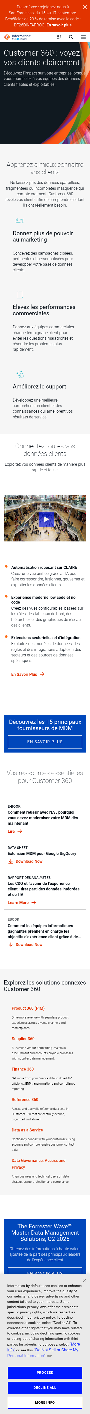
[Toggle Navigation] (83, 37)
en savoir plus (24, 674)
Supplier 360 (23, 1038)
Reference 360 (25, 1099)
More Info (45, 1402)
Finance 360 (23, 1069)
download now (29, 861)
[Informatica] (17, 37)
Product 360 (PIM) (28, 1008)
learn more (19, 902)
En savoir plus (59, 25)
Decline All (45, 1388)
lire (12, 831)
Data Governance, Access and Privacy (39, 1164)
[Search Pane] (71, 37)
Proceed (45, 1372)
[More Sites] (59, 37)
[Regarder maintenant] (45, 518)
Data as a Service (27, 1130)
